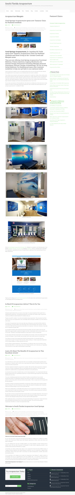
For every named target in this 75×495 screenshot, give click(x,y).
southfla (8, 25)
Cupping (13, 30)
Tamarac (42, 30)
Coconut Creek (20, 248)
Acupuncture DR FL (17, 412)
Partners (27, 11)
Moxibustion (10, 415)
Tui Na (37, 415)
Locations (42, 11)
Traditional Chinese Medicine (16, 310)
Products (29, 488)
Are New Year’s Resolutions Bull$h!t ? (57, 111)
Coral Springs (9, 30)
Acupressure (16, 411)
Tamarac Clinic (24, 247)
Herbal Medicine (17, 30)
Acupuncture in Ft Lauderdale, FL (56, 57)
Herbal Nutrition (53, 96)
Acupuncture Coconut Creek (32, 27)
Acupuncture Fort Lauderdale (32, 412)
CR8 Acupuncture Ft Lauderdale (56, 64)
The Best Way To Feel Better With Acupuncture (59, 83)
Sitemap (29, 478)
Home (7, 11)
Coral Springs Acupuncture (14, 247)
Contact (36, 11)
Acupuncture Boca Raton (23, 27)
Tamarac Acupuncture (54, 46)
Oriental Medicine (16, 25)
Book (47, 11)
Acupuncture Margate (36, 309)
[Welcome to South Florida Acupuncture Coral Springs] (26, 417)
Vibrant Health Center (54, 59)
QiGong (17, 415)
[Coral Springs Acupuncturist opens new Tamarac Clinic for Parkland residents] (26, 32)
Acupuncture (17, 27)
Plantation (30, 30)
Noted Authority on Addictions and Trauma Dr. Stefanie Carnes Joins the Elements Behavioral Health (59, 80)
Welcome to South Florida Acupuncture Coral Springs (24, 406)
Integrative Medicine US (55, 26)
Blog (32, 11)
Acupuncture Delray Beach (9, 412)
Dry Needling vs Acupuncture (56, 105)
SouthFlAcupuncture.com (55, 52)
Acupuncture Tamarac (8, 310)
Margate (21, 30)
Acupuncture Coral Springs (41, 27)
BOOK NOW (15, 476)
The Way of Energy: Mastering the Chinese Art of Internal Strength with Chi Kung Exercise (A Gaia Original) (59, 93)
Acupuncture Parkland (43, 309)
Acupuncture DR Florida (23, 412)
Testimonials (17, 11)
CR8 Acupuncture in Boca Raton (56, 61)
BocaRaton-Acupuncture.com (56, 49)
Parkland (27, 30)
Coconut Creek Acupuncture (57, 23)
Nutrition (24, 30)
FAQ (23, 11)
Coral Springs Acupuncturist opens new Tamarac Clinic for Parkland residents (25, 21)
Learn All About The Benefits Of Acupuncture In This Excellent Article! (24, 352)
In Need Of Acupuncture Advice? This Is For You (22, 304)
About (12, 11)
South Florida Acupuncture (18, 3)
